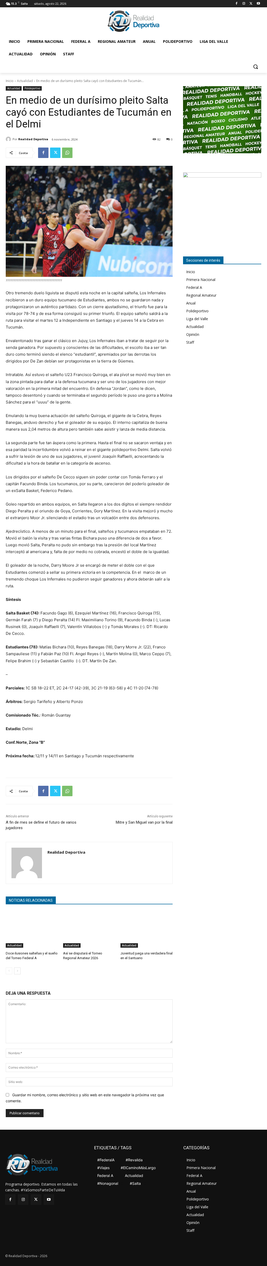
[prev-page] (9, 971)
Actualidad (25, 81)
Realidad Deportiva (33, 139)
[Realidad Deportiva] (9, 139)
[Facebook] (237, 4)
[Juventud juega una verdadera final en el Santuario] (146, 929)
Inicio (10, 81)
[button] (255, 66)
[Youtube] (258, 4)
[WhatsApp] (67, 153)
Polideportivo (32, 88)
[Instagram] (244, 4)
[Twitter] (251, 4)
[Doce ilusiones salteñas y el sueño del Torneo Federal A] (32, 929)
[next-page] (17, 971)
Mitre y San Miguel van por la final (144, 822)
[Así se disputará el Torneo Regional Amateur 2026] (89, 929)
